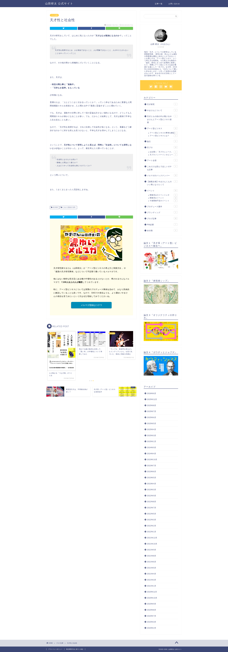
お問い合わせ (174, 4)
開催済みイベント (163, 198)
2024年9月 (151, 447)
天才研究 (161, 104)
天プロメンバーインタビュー (163, 155)
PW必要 (161, 225)
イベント (161, 191)
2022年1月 (151, 532)
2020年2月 (151, 628)
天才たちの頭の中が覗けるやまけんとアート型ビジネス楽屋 (161, 119)
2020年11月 (152, 592)
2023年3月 (151, 490)
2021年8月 (151, 556)
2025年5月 (151, 423)
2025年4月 (151, 429)
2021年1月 (151, 586)
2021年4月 (151, 574)
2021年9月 (151, 550)
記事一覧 (159, 4)
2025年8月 (151, 405)
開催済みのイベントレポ (163, 195)
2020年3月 (151, 622)
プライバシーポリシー (55, 649)
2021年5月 (151, 568)
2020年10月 (152, 598)
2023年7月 (151, 466)
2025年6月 (151, 417)
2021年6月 (151, 562)
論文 (161, 141)
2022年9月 (151, 496)
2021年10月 (152, 544)
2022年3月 (151, 520)
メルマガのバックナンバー (161, 176)
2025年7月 (151, 411)
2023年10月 (152, 459)
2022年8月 (151, 502)
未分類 (161, 231)
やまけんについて (161, 110)
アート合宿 (161, 160)
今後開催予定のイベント (163, 201)
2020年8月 (151, 610)
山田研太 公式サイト (59, 3)
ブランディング (161, 212)
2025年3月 (151, 435)
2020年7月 (151, 616)
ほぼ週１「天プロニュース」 (163, 152)
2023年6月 (151, 471)
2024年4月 (151, 454)
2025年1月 (151, 441)
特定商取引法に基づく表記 (74, 649)
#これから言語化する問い (69, 207)
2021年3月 (151, 580)
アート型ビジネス (161, 128)
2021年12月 (152, 538)
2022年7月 (151, 508)
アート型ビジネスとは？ (163, 136)
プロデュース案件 (161, 207)
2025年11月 (152, 399)
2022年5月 (151, 514)
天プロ (161, 147)
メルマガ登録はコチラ (91, 305)
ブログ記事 (54, 15)
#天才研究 (55, 207)
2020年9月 (151, 604)
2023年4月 (151, 484)
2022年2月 (151, 526)
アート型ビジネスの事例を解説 (163, 133)
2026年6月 (151, 393)
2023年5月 (151, 478)
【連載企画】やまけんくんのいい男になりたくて (161, 183)
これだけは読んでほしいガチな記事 (161, 168)
